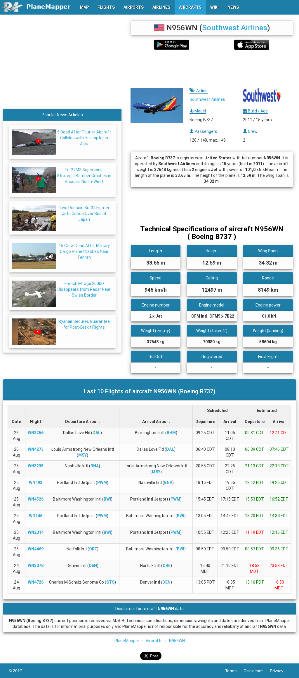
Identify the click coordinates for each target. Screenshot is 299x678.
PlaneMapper (126, 640)
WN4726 (36, 582)
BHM (171, 432)
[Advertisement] (212, 69)
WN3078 (36, 565)
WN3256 (36, 432)
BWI (107, 499)
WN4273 (36, 449)
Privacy (280, 670)
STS (110, 582)
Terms (234, 670)
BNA (95, 466)
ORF (93, 549)
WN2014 (36, 532)
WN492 (35, 482)
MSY (82, 455)
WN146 (35, 515)
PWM (102, 482)
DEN (93, 565)
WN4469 (36, 549)
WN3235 (36, 466)
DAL (96, 432)
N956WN (177, 640)
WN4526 (36, 499)
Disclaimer (257, 670)
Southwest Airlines (234, 27)
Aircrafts (154, 640)
